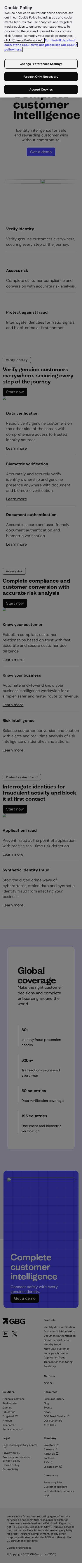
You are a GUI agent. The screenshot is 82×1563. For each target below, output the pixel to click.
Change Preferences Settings (41, 64)
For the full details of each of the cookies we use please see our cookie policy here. (40, 44)
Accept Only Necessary (41, 77)
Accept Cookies (41, 89)
